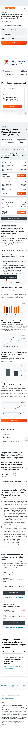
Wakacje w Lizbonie (9, 670)
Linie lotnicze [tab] (10, 250)
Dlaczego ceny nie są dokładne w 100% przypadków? (13, 708)
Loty (7, 685)
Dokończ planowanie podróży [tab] (11, 651)
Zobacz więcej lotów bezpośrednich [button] (14, 597)
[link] (14, 420)
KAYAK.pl (3, 685)
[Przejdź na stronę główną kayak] (10, 8)
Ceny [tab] (3, 250)
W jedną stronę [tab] (16, 149)
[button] (2, 8)
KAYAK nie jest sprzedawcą (9, 703)
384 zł (3, 14)
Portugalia (23, 685)
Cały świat (12, 685)
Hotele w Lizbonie (8, 668)
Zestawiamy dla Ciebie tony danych (12, 705)
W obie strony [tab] (5, 149)
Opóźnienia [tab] (20, 250)
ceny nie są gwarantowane (7, 698)
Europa (17, 685)
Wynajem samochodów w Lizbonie (12, 666)
